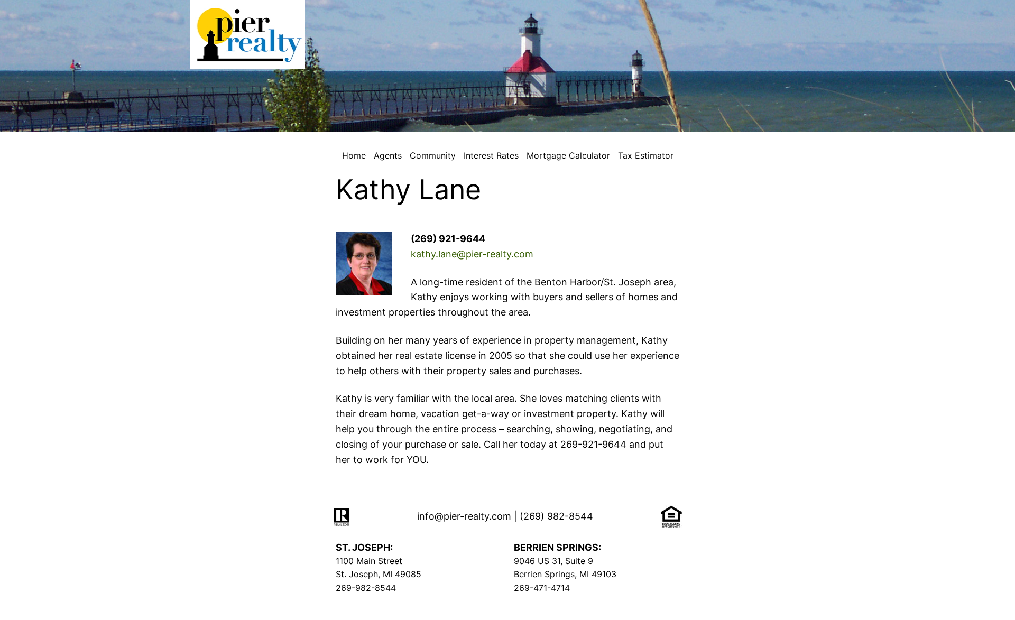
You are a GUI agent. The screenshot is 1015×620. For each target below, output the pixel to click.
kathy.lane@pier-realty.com (472, 254)
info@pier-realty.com (464, 516)
